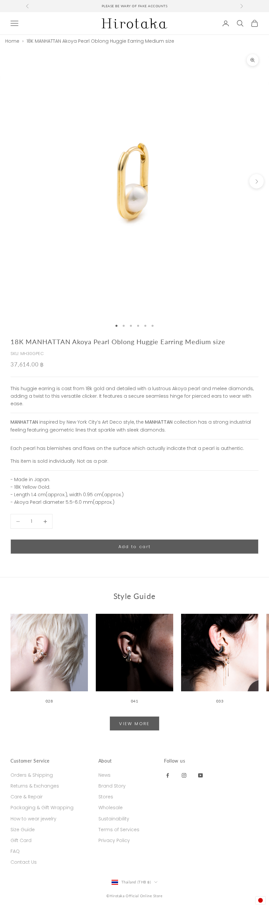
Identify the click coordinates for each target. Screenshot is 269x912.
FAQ (15, 851)
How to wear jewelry (33, 818)
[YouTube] (200, 775)
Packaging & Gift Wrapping (41, 807)
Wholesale (110, 807)
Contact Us (23, 862)
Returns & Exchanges (34, 786)
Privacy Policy (114, 840)
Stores (105, 796)
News (104, 775)
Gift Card (20, 840)
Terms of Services (118, 829)
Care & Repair (26, 796)
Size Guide (22, 829)
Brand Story (112, 786)
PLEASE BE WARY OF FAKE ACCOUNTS (135, 6)
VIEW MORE (134, 724)
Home (12, 41)
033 (220, 701)
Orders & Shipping (31, 775)
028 (49, 701)
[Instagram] (184, 775)
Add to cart (134, 547)
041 (134, 701)
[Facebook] (167, 775)
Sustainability (113, 818)
